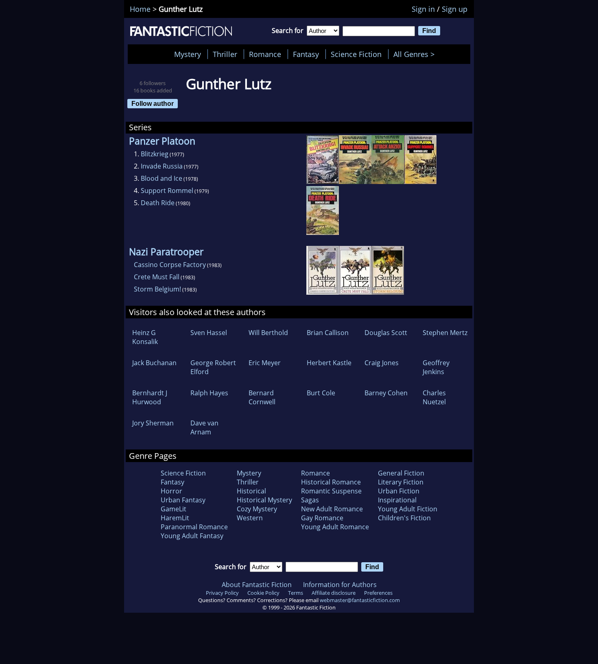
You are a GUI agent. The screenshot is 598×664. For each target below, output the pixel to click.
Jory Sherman (153, 423)
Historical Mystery (264, 499)
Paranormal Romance (194, 526)
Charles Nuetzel (434, 397)
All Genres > (416, 54)
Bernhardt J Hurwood (149, 397)
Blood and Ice (161, 178)
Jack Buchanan (154, 362)
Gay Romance (322, 517)
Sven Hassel (208, 332)
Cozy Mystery (257, 508)
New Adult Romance (332, 508)
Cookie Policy (263, 592)
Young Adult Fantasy (192, 535)
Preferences (378, 592)
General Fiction (401, 473)
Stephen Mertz (445, 332)
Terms (295, 592)
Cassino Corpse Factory (170, 264)
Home (140, 9)
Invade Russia (162, 166)
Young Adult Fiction (407, 508)
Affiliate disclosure (334, 592)
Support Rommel (167, 190)
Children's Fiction (404, 517)
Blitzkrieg (154, 153)
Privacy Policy (222, 592)
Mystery (187, 54)
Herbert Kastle (329, 362)
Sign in (423, 9)
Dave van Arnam (204, 427)
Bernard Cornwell (262, 397)
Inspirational (397, 499)
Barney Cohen (386, 392)
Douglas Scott (385, 332)
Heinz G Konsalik (145, 337)
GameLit (173, 508)
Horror (171, 490)
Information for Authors (340, 584)
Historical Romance (331, 482)
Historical (251, 490)
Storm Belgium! (157, 289)
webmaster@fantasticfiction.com (360, 600)
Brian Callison (328, 332)
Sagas (310, 499)
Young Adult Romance (335, 526)
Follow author (152, 103)
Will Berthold (268, 332)
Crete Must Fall (156, 276)
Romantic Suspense (331, 490)
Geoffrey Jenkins (436, 367)
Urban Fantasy (183, 499)
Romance (265, 54)
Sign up (454, 9)
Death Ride (158, 202)
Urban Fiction (398, 490)
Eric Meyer (265, 362)
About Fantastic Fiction (257, 584)
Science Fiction (356, 54)
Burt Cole (321, 392)
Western (250, 517)
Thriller (225, 54)
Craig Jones (381, 362)
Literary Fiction (400, 482)
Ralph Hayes (209, 392)
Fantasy (306, 54)
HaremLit (175, 517)
